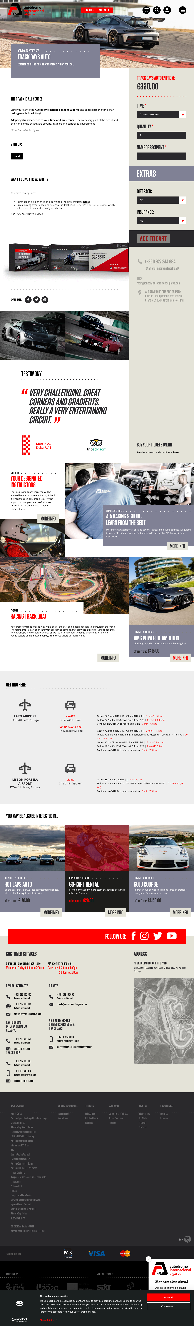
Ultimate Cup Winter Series (22, 1127)
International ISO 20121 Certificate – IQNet (28, 1231)
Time (141, 106)
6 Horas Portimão (18, 1122)
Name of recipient (151, 147)
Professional (166, 1105)
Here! (17, 156)
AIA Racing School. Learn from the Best (126, 519)
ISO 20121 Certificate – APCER (22, 1226)
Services (164, 1118)
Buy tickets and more (97, 10)
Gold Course (146, 884)
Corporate (114, 1105)
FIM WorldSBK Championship (22, 1136)
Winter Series (16, 1113)
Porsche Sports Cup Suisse (22, 1141)
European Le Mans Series (21, 1195)
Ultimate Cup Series (19, 1213)
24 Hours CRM (16, 1186)
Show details (47, 1320)
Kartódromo (63, 1118)
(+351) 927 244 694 (162, 264)
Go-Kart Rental (84, 884)
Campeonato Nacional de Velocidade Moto (28, 1177)
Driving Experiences (68, 1105)
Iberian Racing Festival (20, 1154)
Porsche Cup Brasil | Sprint (22, 1163)
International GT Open (20, 1145)
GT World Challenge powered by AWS (26, 1199)
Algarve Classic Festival (20, 1204)
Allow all (168, 1297)
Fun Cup (14, 1190)
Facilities (89, 1122)
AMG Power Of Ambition (156, 638)
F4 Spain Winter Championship (23, 1131)
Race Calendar (18, 1105)
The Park (89, 1105)
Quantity (145, 126)
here (86, 201)
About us (143, 1105)
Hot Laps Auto (18, 884)
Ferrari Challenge (18, 1172)
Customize (167, 1306)
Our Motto (143, 1118)
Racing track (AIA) (28, 616)
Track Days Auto (33, 57)
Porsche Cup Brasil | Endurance (24, 1168)
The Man (142, 1122)
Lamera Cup (15, 1181)
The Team (143, 1127)
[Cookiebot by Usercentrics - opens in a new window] (19, 1320)
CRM (12, 1150)
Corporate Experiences (118, 1113)
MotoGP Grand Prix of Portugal (23, 1209)
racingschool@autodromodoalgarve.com (158, 283)
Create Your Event (116, 1118)
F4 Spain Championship (20, 1159)
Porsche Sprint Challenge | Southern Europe (29, 1118)
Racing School (64, 1113)
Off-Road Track (91, 1118)
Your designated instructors (27, 482)
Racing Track (144, 1113)
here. (176, 452)
